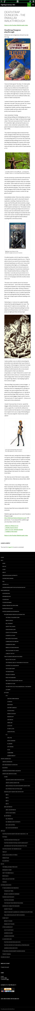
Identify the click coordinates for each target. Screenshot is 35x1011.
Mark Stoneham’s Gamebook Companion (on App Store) (18, 912)
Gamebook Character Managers (10, 906)
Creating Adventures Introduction (15, 779)
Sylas (8, 749)
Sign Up (4, 566)
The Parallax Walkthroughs (9, 866)
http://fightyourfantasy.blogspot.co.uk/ (15, 518)
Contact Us (5, 584)
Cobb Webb (10, 752)
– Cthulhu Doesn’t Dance (11, 527)
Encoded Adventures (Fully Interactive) (14, 614)
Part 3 (7, 800)
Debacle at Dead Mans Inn (12, 647)
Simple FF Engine (8, 921)
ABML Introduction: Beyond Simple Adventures (18, 785)
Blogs (2, 863)
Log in (2, 976)
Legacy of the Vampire (11, 632)
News (3, 563)
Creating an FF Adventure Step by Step (14, 791)
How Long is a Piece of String (9, 854)
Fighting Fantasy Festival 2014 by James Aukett (16, 842)
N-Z (6, 734)
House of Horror (10, 674)
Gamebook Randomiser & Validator (11, 770)
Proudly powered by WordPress (8, 1009)
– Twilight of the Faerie (10, 531)
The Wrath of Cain (10, 683)
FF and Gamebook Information (10, 888)
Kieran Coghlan (11, 713)
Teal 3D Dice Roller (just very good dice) (14, 915)
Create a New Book (7, 761)
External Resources (6, 885)
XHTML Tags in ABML (11, 812)
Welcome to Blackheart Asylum (14, 680)
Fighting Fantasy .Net (8, 5)
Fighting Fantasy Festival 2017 (12, 839)
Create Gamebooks (6, 758)
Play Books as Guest (7, 608)
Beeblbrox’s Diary (7, 869)
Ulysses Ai (9, 701)
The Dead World (10, 671)
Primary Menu (33, 5)
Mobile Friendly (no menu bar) (10, 605)
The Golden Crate (10, 668)
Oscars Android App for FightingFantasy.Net (13, 587)
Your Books (5, 599)
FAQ (3, 581)
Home (2, 557)
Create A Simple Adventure (12, 782)
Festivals (4, 836)
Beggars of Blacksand (11, 638)
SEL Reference (7, 815)
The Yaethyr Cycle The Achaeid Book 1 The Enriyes (18, 686)
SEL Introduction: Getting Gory (14, 788)
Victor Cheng (10, 710)
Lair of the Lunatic (10, 626)
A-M (7, 695)
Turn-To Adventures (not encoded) (13, 656)
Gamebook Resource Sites (11, 948)
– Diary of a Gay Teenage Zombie (13, 529)
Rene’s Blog (5, 876)
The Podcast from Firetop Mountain (13, 903)
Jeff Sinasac (10, 746)
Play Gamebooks (5, 590)
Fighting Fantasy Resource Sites (12, 942)
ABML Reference (8, 806)
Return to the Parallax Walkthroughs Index (16, 25)
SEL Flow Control (10, 824)
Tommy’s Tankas (6, 954)
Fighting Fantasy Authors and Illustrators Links (16, 945)
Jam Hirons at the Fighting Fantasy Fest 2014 (15, 845)
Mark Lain (9, 722)
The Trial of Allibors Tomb (12, 617)
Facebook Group (5, 957)
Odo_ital (9, 737)
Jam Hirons (10, 719)
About (4, 572)
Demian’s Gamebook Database (11, 894)
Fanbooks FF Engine (9, 924)
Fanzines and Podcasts (8, 897)
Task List (4, 851)
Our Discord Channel (8, 578)
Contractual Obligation (12, 665)
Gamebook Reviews (9, 936)
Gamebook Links (8, 933)
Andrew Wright (11, 755)
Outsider (8, 689)
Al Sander (9, 743)
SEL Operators (9, 818)
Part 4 (7, 803)
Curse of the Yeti (10, 653)
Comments (5, 979)
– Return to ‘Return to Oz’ (11, 525)
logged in (10, 547)
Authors (6, 692)
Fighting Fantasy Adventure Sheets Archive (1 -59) (15, 833)
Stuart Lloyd (10, 728)
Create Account (5, 967)
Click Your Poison (8, 930)
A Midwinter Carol (10, 644)
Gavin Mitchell (11, 731)
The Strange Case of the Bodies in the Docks (17, 662)
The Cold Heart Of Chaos (12, 650)
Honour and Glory (11, 629)
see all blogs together (8, 879)
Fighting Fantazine (9, 900)
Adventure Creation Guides (9, 773)
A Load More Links (7, 939)
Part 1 (7, 794)
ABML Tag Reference (11, 809)
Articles (3, 830)
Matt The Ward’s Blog (8, 872)
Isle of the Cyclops (10, 659)
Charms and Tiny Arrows (12, 641)
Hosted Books (6, 593)
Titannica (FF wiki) (8, 891)
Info (2, 560)
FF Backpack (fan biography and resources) (13, 951)
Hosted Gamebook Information (10, 611)
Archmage (10, 704)
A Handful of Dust (10, 635)
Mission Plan (5, 857)
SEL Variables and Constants (13, 821)
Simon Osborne (11, 740)
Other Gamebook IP (7, 927)
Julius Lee (9, 725)
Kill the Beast (9, 623)
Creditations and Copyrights (9, 575)
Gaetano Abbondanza (13, 698)
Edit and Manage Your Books (10, 764)
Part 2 (7, 797)
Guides (5, 776)
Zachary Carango (12, 707)
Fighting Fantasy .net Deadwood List (11, 848)
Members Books (6, 596)
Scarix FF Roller (8, 909)
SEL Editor (4, 767)
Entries (4, 978)
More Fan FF (5, 918)
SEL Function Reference (12, 827)
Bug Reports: (5, 860)
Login (3, 569)
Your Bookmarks (6, 602)
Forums (4, 882)
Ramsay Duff (10, 716)
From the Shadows (11, 677)
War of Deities (9, 620)
